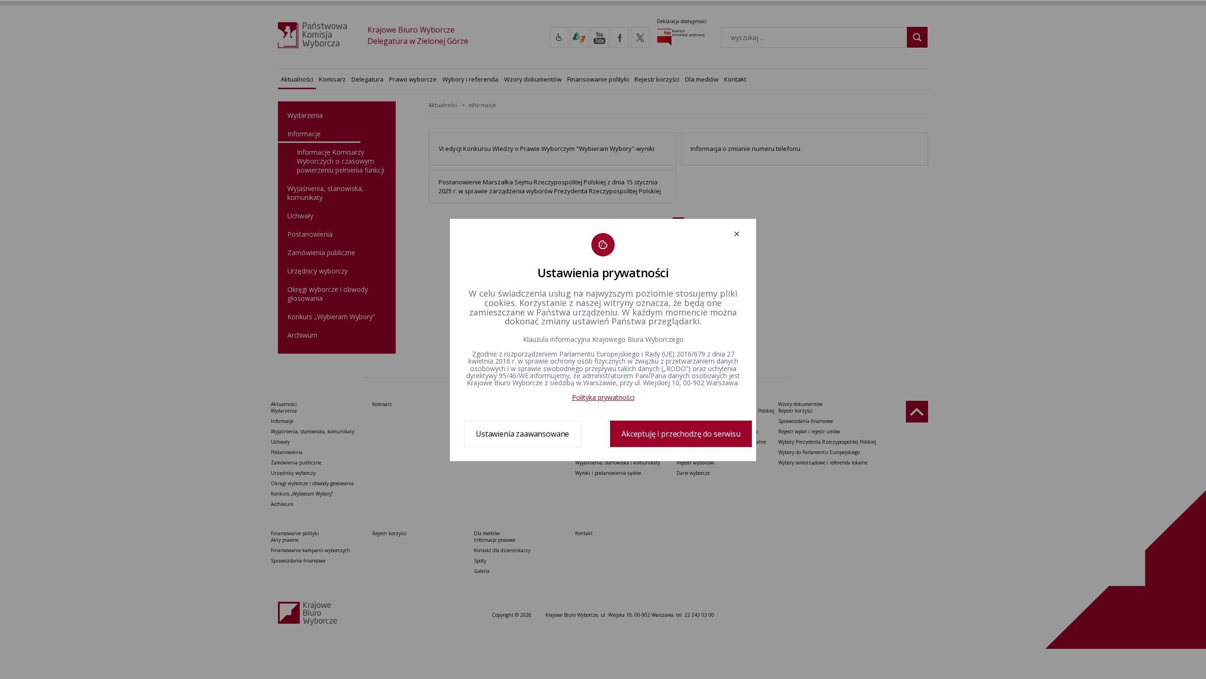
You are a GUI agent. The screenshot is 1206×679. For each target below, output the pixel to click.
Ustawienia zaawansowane (522, 434)
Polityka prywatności (603, 397)
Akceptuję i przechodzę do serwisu (681, 434)
